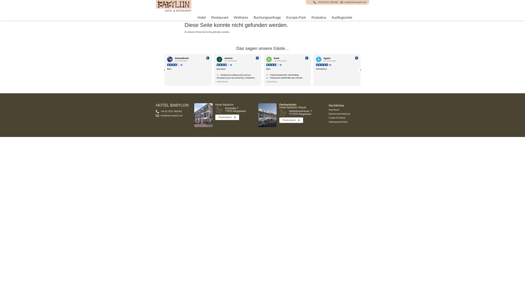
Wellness (241, 17)
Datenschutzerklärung (339, 114)
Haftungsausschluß (338, 122)
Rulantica (318, 17)
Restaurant (219, 17)
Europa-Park (296, 17)
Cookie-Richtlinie (337, 118)
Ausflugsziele (342, 17)
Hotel (202, 17)
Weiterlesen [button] (222, 82)
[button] (360, 70)
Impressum (334, 110)
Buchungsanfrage (267, 17)
